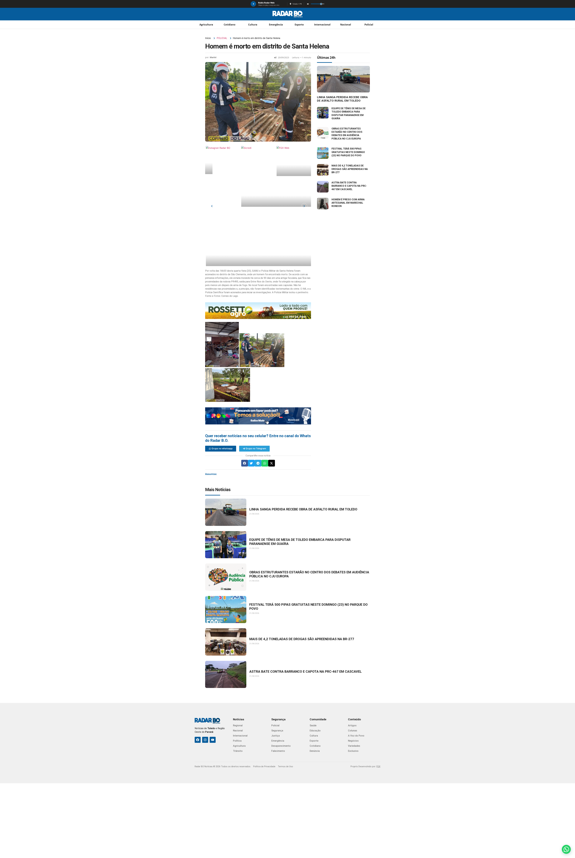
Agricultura (206, 24)
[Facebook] (198, 740)
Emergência (276, 24)
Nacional (345, 24)
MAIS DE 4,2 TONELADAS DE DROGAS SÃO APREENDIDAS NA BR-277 (350, 169)
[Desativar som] (308, 4)
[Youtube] (213, 740)
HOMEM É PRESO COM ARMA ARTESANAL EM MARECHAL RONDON (348, 203)
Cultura (252, 24)
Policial (368, 24)
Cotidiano (229, 24)
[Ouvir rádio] (253, 4)
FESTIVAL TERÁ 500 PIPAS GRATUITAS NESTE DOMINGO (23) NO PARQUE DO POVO (348, 152)
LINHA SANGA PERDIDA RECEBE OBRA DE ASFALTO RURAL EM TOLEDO (342, 98)
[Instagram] (205, 740)
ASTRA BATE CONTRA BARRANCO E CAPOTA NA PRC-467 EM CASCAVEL (349, 186)
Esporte (299, 24)
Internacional (322, 24)
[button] (244, 463)
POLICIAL (222, 38)
